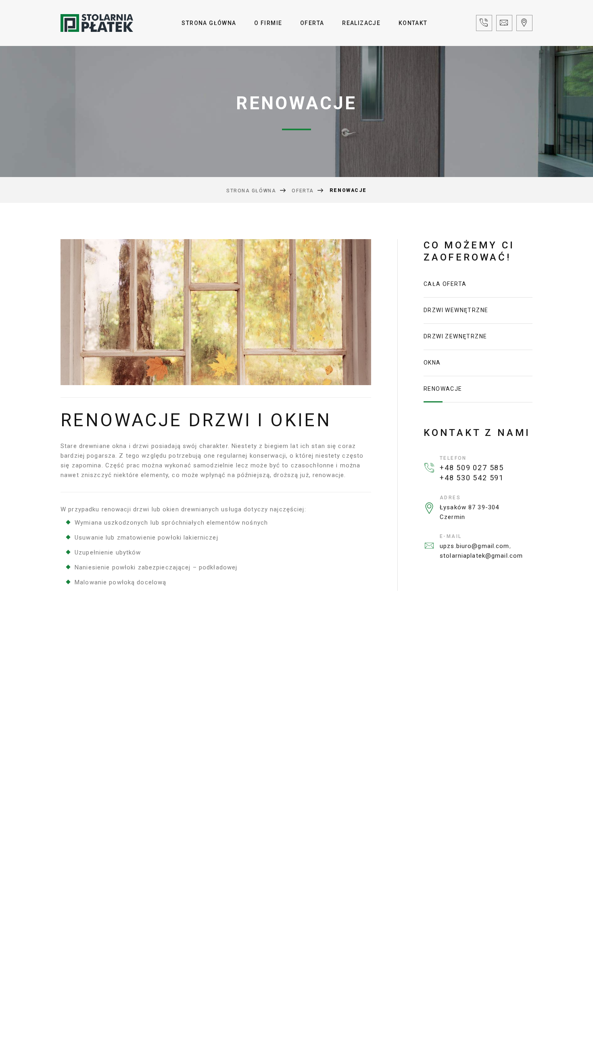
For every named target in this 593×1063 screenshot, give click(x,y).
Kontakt (413, 23)
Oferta (312, 23)
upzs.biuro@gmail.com (474, 546)
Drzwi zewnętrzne (455, 336)
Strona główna (209, 23)
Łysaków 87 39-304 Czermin (469, 512)
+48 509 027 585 (472, 467)
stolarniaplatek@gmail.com (481, 555)
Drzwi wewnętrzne (456, 310)
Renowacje (443, 389)
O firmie (268, 23)
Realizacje (361, 23)
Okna (432, 362)
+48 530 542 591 (472, 477)
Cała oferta (445, 284)
